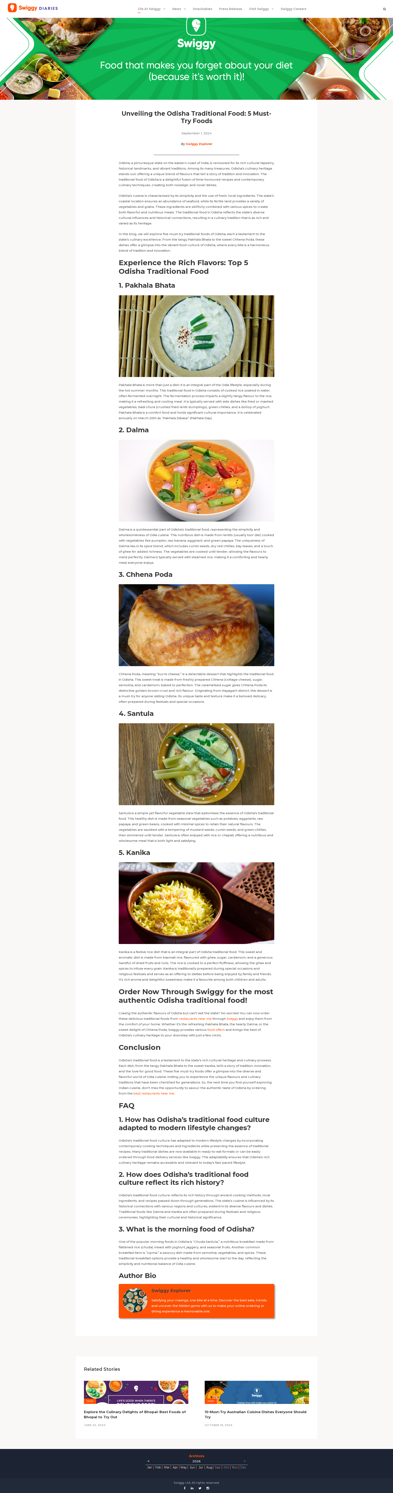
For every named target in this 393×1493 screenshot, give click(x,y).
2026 (196, 1461)
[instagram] (208, 1488)
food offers (216, 1030)
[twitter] (200, 1488)
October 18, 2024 (219, 1425)
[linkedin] (192, 1488)
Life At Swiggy (149, 9)
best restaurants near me (153, 1093)
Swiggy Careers (293, 9)
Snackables (202, 9)
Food (90, 1401)
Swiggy (233, 1019)
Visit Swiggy (259, 9)
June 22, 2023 (94, 1425)
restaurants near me (195, 1019)
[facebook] (185, 1488)
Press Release (230, 9)
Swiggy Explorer (199, 144)
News (176, 9)
